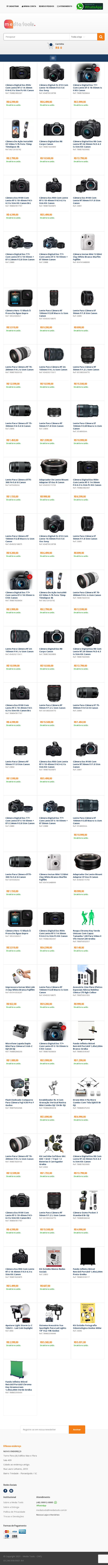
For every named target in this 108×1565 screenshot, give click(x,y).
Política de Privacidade (14, 1511)
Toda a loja (76, 36)
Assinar (77, 1429)
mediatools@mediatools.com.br (51, 1510)
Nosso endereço (12, 1446)
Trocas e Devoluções (13, 1516)
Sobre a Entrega (11, 1507)
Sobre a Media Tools (13, 1502)
